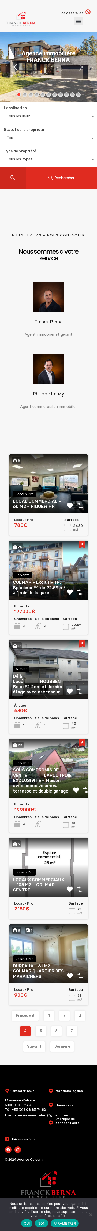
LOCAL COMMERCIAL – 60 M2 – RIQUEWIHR (37, 503)
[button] (78, 21)
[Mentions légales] (51, 1091)
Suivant (34, 1046)
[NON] (90, 1215)
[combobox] (48, 117)
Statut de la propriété (24, 129)
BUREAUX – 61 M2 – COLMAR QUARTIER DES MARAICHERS (38, 971)
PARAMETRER (64, 1223)
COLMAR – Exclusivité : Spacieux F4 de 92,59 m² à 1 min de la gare (39, 587)
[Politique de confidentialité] (51, 1122)
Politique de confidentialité (67, 1120)
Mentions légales (69, 1091)
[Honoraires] (51, 1105)
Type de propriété (20, 151)
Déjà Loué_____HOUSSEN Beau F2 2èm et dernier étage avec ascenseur (38, 684)
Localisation (15, 108)
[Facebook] (8, 1149)
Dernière (62, 1046)
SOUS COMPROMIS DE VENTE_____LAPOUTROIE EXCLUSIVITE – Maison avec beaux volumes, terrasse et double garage (42, 780)
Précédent (25, 1015)
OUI (27, 1223)
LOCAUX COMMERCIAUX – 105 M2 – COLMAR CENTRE (38, 885)
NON (42, 1223)
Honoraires (64, 1105)
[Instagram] (17, 1149)
